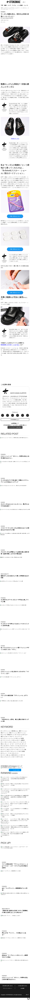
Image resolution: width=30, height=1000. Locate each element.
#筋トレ (3, 744)
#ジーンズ (7, 742)
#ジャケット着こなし (6, 755)
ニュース (26, 5)
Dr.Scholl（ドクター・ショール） (10, 345)
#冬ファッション (22, 733)
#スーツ (14, 757)
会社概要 (22, 988)
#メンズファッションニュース (8, 738)
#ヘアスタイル (18, 734)
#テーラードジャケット (6, 740)
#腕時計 (23, 740)
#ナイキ (23, 755)
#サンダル (3, 745)
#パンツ (3, 742)
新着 (5, 5)
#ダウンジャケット (5, 747)
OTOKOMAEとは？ (15, 419)
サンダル (3, 22)
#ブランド (8, 745)
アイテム (14, 5)
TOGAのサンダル (15, 138)
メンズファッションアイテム (8, 7)
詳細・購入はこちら (15, 216)
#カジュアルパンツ (11, 749)
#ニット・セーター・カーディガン (13, 744)
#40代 (12, 755)
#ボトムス (18, 738)
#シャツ (8, 736)
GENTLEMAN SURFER (7, 18)
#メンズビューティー (15, 742)
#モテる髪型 (22, 751)
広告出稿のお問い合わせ (7, 985)
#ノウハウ (23, 742)
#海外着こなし (15, 731)
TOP (2, 5)
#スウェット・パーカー (6, 753)
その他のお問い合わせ (22, 985)
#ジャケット (4, 749)
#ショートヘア (14, 751)
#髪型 (22, 738)
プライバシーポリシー (7, 988)
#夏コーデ (3, 736)
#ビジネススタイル (22, 745)
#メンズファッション (6, 731)
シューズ (16, 7)
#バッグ (24, 744)
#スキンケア (4, 751)
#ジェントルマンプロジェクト (17, 747)
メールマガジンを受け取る (15, 427)
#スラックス (14, 745)
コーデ (9, 5)
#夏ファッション (23, 731)
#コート (19, 740)
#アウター (25, 734)
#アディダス (20, 757)
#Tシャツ (12, 734)
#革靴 (8, 734)
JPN (23, 2)
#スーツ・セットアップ (16, 736)
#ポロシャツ (18, 755)
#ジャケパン (16, 753)
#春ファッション (13, 733)
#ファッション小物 (21, 749)
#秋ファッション (5, 733)
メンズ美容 (20, 5)
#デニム (14, 740)
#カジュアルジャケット (6, 757)
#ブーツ (9, 751)
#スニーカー (4, 734)
